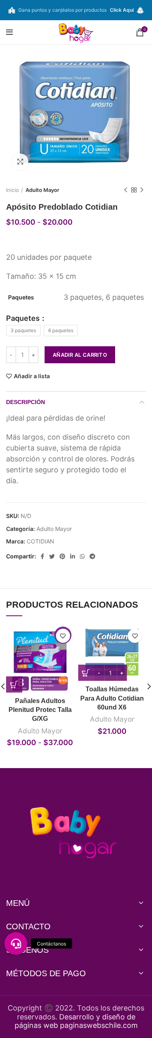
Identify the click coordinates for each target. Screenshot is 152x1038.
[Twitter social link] (52, 556)
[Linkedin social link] (72, 556)
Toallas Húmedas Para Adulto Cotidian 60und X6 (112, 698)
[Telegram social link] (92, 556)
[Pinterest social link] (62, 556)
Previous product (126, 190)
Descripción (25, 402)
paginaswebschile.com (99, 1025)
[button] (15, 943)
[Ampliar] (20, 162)
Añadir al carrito (80, 355)
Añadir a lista (32, 376)
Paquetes (23, 318)
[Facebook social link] (42, 556)
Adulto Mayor (42, 190)
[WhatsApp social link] (82, 556)
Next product (142, 190)
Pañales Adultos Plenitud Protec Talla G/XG (40, 709)
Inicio (12, 190)
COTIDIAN (40, 541)
